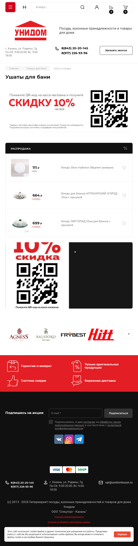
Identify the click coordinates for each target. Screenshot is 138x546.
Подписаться (118, 413)
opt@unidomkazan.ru (119, 482)
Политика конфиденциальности (69, 517)
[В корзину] (124, 168)
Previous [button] (121, 333)
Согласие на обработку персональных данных (69, 522)
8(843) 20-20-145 (74, 48)
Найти (82, 7)
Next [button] (129, 333)
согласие (89, 422)
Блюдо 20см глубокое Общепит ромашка (87, 167)
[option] (19, 335)
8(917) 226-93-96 (74, 53)
